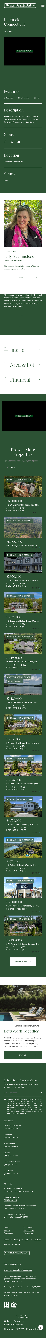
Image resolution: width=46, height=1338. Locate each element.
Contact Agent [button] (21, 1067)
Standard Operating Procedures (18, 1270)
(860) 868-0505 (11, 1147)
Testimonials (29, 1230)
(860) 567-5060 (11, 1137)
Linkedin (28, 1240)
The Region (28, 1227)
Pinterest (16, 1245)
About (21, 316)
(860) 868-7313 (10, 1165)
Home (6, 1227)
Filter (13, 468)
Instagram (18, 1240)
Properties (8, 1233)
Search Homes (21, 961)
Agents (7, 1230)
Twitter (7, 1245)
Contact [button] (21, 277)
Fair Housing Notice (12, 1264)
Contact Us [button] (21, 1055)
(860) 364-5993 (11, 1156)
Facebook (8, 1240)
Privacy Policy (20, 1113)
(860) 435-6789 (11, 1128)
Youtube (37, 1240)
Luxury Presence (13, 1324)
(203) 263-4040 (11, 1174)
